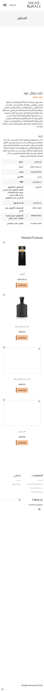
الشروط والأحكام (37, 492)
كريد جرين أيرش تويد (22, 326)
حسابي (18, 480)
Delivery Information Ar (35, 484)
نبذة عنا (40, 480)
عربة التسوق (16, 484)
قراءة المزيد (22, 285)
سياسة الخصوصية (37, 488)
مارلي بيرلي (22, 431)
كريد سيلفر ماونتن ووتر (22, 379)
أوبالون (22, 274)
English (13, 5)
